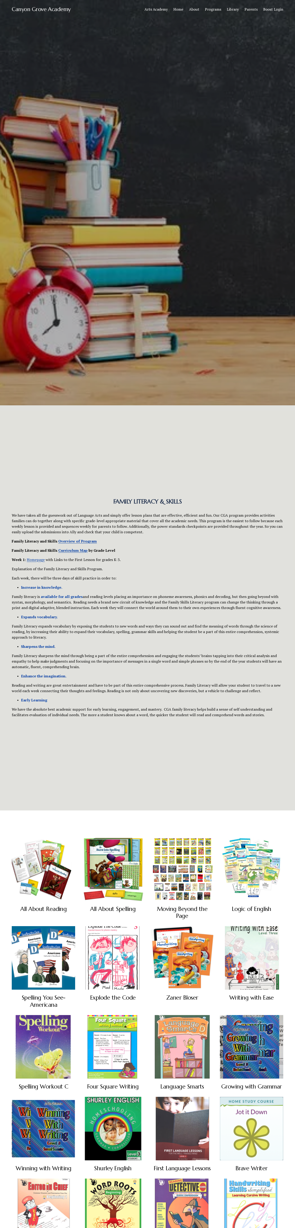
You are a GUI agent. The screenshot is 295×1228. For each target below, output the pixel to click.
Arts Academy (156, 9)
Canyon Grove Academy (41, 9)
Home (178, 9)
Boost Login (273, 9)
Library (233, 9)
